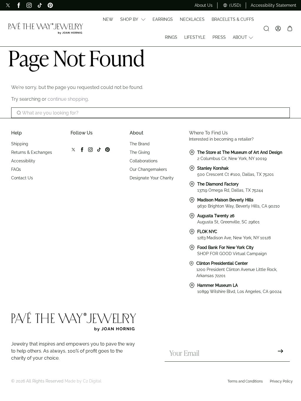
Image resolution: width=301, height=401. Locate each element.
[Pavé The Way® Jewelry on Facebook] (18, 5)
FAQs (16, 169)
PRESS (219, 37)
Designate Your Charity (152, 178)
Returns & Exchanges (31, 152)
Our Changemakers (148, 169)
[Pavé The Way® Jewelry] (45, 28)
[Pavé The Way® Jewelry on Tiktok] (39, 5)
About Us (204, 5)
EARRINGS (163, 19)
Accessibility (23, 161)
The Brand (140, 143)
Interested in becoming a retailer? (221, 139)
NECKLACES (192, 19)
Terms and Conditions (245, 381)
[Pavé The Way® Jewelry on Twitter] (8, 5)
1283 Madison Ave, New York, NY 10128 (234, 237)
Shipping (19, 143)
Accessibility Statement (273, 5)
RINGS (171, 37)
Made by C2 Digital (83, 381)
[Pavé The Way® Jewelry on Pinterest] (50, 5)
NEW (108, 19)
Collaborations (144, 161)
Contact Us (22, 178)
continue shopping (68, 99)
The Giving (140, 152)
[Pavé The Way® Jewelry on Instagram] (29, 5)
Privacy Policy (281, 381)
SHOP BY (129, 19)
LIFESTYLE (194, 37)
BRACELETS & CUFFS (233, 19)
